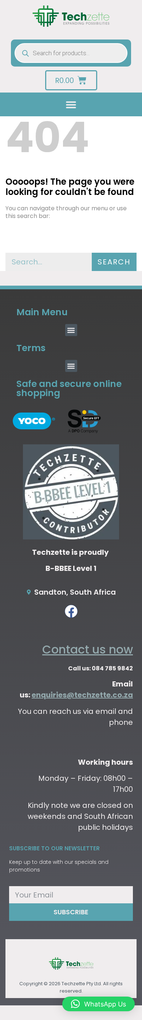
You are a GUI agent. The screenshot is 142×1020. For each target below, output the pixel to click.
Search (114, 262)
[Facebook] (71, 611)
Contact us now (87, 649)
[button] (71, 104)
